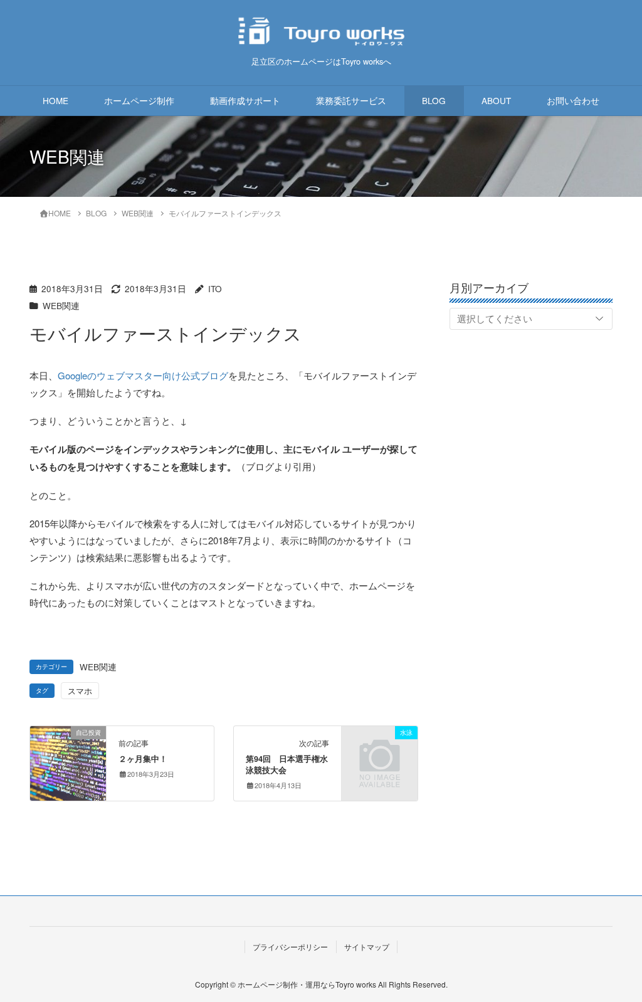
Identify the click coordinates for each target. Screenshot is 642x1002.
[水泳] (380, 747)
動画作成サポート (245, 100)
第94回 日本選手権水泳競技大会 (287, 764)
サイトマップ (366, 946)
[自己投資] (68, 749)
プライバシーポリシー (290, 946)
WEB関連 (61, 306)
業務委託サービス (351, 100)
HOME (55, 100)
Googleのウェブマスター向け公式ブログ (143, 375)
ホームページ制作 (139, 100)
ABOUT (496, 100)
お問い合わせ (573, 100)
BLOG (434, 100)
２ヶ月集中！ (142, 758)
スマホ (80, 691)
